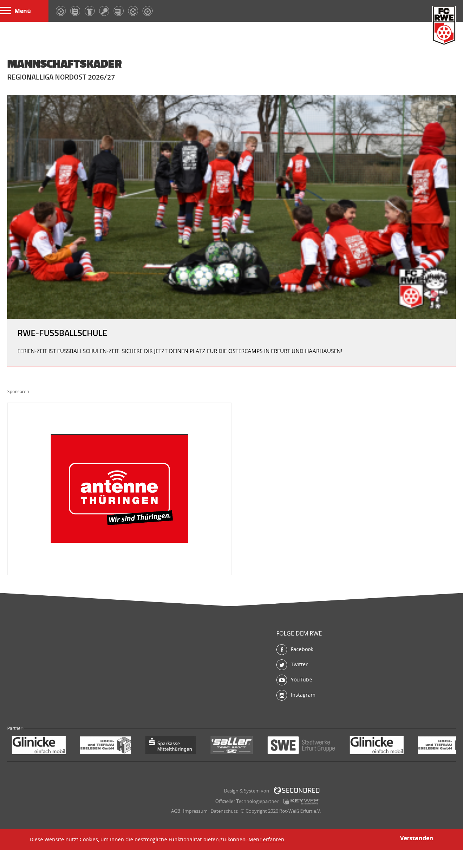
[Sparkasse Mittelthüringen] (104, 746)
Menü (22, 11)
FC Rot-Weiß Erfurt (444, 26)
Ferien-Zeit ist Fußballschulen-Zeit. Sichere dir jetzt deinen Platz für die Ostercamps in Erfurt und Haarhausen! (179, 350)
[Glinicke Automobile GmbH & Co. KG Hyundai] (311, 746)
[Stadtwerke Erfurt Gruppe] (235, 746)
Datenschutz (224, 811)
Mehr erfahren (266, 839)
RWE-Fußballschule (62, 333)
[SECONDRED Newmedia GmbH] (296, 790)
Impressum (195, 811)
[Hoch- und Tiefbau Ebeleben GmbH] (39, 746)
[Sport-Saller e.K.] (165, 746)
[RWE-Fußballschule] (231, 207)
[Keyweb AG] (301, 801)
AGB (175, 811)
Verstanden (416, 838)
